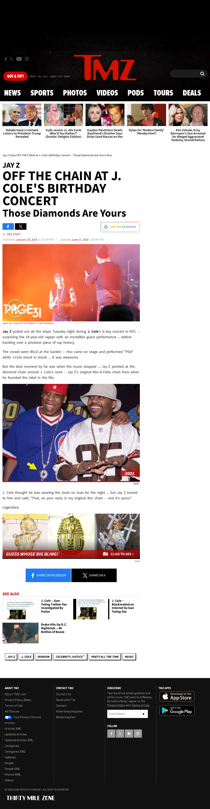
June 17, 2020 (80, 239)
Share (51, 575)
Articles (10, 723)
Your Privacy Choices (27, 717)
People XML (12, 768)
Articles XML (13, 728)
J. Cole (26, 657)
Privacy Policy (116, 705)
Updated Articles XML (19, 740)
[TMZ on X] (12, 59)
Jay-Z (11, 657)
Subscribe (144, 714)
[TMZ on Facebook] (5, 59)
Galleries (10, 757)
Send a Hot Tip (65, 700)
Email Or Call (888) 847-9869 (50, 76)
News (12, 93)
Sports (42, 93)
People (9, 763)
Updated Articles (16, 734)
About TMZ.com (15, 694)
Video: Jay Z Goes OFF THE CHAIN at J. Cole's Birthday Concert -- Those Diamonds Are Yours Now (29, 323)
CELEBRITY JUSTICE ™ (70, 657)
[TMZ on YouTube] (129, 733)
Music (129, 657)
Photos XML (13, 774)
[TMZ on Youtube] (19, 59)
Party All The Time (105, 657)
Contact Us (63, 694)
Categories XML (15, 751)
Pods (136, 93)
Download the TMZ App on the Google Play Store (177, 710)
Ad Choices (12, 711)
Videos (107, 93)
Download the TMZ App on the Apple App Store (177, 696)
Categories (12, 746)
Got (15, 76)
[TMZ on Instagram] (26, 59)
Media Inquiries (66, 717)
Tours (163, 93)
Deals (192, 93)
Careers (61, 705)
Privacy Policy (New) (18, 700)
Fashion (43, 657)
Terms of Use (14, 705)
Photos (75, 93)
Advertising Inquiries (69, 711)
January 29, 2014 (26, 239)
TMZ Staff (13, 234)
